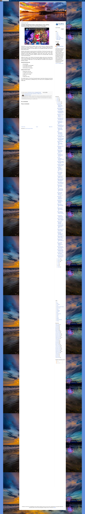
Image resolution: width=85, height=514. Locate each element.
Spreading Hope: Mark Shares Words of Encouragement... (60, 193)
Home (37, 126)
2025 (57, 99)
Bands (57, 303)
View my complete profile (59, 63)
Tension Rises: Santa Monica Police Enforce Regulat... (60, 230)
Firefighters (58, 310)
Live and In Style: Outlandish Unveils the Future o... (60, 136)
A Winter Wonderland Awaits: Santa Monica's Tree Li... (60, 237)
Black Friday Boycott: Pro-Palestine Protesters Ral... (60, 109)
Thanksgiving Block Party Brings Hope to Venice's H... (60, 112)
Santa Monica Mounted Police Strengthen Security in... (60, 201)
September (59, 260)
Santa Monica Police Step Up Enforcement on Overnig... (60, 115)
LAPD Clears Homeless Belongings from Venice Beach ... (60, 233)
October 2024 (58, 350)
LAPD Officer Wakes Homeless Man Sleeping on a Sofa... (60, 226)
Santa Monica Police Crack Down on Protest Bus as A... (60, 119)
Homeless (57, 311)
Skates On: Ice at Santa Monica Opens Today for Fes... (60, 209)
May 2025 (57, 342)
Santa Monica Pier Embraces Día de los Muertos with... (60, 250)
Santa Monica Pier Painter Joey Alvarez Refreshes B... (60, 240)
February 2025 (58, 345)
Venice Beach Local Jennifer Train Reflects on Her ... (60, 177)
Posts (58, 361)
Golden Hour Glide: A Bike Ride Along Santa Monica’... (60, 180)
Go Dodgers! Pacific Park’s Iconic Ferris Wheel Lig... (60, 253)
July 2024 (57, 353)
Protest (57, 317)
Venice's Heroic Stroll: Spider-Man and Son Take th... (60, 183)
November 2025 (58, 335)
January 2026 (58, 332)
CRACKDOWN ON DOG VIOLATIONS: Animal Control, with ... (60, 143)
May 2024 (57, 356)
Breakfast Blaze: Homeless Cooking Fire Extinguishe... (60, 126)
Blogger (54, 507)
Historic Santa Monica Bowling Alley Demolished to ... (60, 205)
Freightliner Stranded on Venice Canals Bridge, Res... (60, 165)
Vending (57, 320)
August (58, 261)
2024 (57, 100)
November (59, 103)
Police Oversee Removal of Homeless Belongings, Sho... (60, 222)
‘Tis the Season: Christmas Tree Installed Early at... (60, 216)
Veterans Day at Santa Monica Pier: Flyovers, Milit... (59, 186)
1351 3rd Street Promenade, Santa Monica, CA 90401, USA (32, 93)
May (58, 265)
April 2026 (57, 329)
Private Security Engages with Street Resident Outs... (60, 129)
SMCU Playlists (58, 37)
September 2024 (58, 351)
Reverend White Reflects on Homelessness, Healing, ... (60, 244)
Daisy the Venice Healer (60, 306)
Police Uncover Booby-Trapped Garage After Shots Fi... (60, 151)
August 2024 (57, 352)
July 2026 (57, 325)
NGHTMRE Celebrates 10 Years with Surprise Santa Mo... (60, 169)
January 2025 (58, 346)
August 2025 (57, 338)
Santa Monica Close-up (36, 4)
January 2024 (58, 357)
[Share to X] (45, 92)
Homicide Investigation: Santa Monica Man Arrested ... (60, 158)
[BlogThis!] (44, 92)
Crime (57, 305)
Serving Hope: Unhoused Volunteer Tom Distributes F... (59, 197)
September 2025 (58, 337)
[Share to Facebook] (46, 92)
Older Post (50, 126)
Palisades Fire (58, 313)
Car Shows (58, 304)
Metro (57, 312)
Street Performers (59, 319)
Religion (57, 318)
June (58, 264)
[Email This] (43, 92)
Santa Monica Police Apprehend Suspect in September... (60, 147)
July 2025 (57, 339)
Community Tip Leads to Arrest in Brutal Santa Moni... (60, 122)
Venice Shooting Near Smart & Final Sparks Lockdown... (59, 173)
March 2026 (57, 330)
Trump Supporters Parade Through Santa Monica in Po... (60, 190)
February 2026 (58, 331)
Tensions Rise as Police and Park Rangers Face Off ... (60, 212)
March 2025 (57, 344)
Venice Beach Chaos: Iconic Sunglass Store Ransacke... (60, 105)
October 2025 (58, 336)
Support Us (58, 36)
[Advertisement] (37, 86)
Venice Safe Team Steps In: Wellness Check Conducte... (60, 219)
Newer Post (23, 126)
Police (57, 316)
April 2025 (57, 343)
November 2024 (58, 349)
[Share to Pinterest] (46, 92)
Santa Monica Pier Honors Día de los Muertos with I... (60, 247)
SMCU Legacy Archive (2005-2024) (59, 39)
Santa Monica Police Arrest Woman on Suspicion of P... (60, 256)
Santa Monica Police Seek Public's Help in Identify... (60, 162)
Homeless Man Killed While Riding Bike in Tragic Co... (60, 139)
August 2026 (57, 324)
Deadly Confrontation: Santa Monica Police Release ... (60, 133)
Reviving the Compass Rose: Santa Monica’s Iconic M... (60, 155)
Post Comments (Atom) (29, 128)
